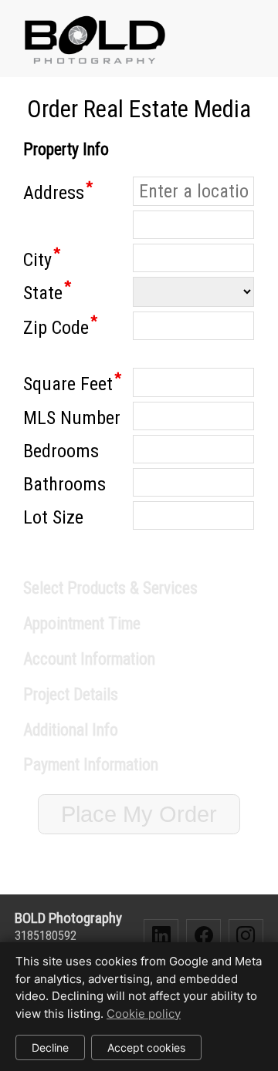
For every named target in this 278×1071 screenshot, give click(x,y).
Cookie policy (144, 1013)
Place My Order (139, 814)
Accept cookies (146, 1047)
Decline (50, 1047)
